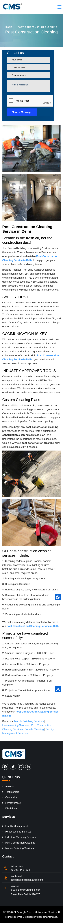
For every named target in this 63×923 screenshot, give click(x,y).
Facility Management (16, 826)
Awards (9, 786)
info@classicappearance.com (27, 880)
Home (9, 27)
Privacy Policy (13, 803)
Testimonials (12, 792)
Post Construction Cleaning (20, 842)
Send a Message (21, 112)
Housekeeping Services (15, 725)
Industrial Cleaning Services (20, 837)
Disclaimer (11, 808)
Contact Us (11, 797)
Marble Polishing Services (29, 721)
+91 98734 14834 (20, 870)
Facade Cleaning (34, 729)
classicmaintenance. (47, 916)
